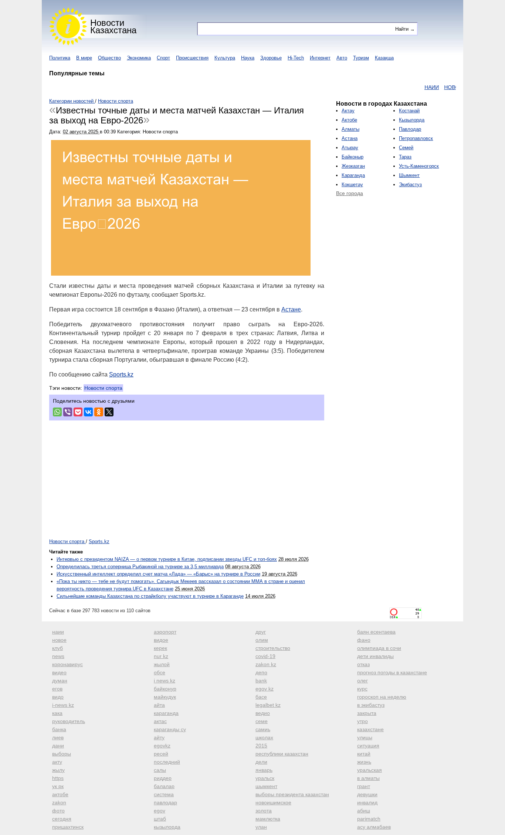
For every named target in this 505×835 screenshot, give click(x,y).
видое (161, 640)
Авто (341, 58)
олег (362, 681)
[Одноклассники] (98, 412)
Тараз (405, 157)
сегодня (61, 819)
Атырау (350, 147)
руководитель (68, 721)
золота (263, 811)
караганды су (170, 729)
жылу (58, 770)
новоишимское (273, 802)
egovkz (162, 746)
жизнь (364, 762)
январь (263, 770)
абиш (363, 811)
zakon (59, 802)
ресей (161, 754)
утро (362, 721)
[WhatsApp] (57, 412)
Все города (349, 193)
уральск (264, 778)
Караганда (353, 175)
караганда (166, 713)
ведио (262, 713)
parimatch (368, 819)
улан (261, 827)
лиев (58, 737)
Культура (224, 58)
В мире (84, 58)
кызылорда (167, 827)
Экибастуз (410, 184)
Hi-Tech (296, 58)
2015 (261, 746)
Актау (348, 110)
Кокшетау (352, 184)
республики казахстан (281, 754)
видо (58, 697)
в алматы (368, 778)
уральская (369, 770)
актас (160, 721)
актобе (60, 794)
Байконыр (352, 157)
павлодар (165, 802)
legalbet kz (268, 705)
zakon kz (265, 664)
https (58, 778)
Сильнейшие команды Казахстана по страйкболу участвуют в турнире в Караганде (150, 596)
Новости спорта (103, 388)
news (58, 656)
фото (58, 811)
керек (160, 648)
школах (264, 737)
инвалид (367, 802)
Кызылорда (411, 120)
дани (58, 746)
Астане (291, 309)
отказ (363, 664)
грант (363, 786)
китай (363, 754)
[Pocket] (78, 412)
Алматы (350, 129)
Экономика (139, 58)
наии (58, 632)
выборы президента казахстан (292, 794)
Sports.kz (121, 374)
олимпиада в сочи (379, 648)
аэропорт (165, 632)
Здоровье (271, 58)
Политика (59, 58)
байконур (165, 689)
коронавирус (67, 664)
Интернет (320, 58)
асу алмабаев (374, 827)
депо (261, 672)
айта (159, 705)
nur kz (161, 656)
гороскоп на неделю (381, 697)
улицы (364, 737)
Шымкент (409, 175)
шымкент (266, 786)
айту (159, 737)
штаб (160, 819)
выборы (61, 754)
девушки (367, 794)
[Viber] (67, 412)
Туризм (361, 58)
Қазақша (384, 58)
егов (57, 689)
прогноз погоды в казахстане (392, 672)
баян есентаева (376, 632)
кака (57, 713)
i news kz (164, 681)
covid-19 (265, 656)
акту (57, 762)
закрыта (366, 713)
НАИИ (421, 87)
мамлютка (267, 819)
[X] (109, 412)
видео (59, 672)
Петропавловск (416, 138)
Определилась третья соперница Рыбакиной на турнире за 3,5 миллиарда (140, 566)
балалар (164, 786)
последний (167, 762)
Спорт (163, 58)
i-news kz (63, 705)
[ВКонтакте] (88, 412)
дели (261, 762)
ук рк (58, 786)
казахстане (370, 729)
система (164, 794)
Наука (247, 58)
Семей (406, 147)
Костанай (409, 110)
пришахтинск (68, 827)
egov (159, 811)
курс (362, 689)
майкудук (165, 697)
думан (59, 681)
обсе (159, 672)
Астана (349, 138)
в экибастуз (370, 705)
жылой (162, 664)
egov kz (264, 689)
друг (260, 632)
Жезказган (353, 166)
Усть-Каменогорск (419, 166)
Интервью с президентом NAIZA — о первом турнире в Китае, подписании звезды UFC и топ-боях (167, 559)
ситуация (368, 746)
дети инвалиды (375, 656)
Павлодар (410, 129)
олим (261, 640)
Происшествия (192, 58)
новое (59, 640)
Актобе (349, 120)
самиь (262, 729)
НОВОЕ (443, 87)
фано (363, 640)
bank (261, 681)
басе (261, 697)
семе (261, 721)
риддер (163, 778)
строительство (272, 648)
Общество (109, 58)
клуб (57, 648)
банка (59, 729)
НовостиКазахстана (113, 26)
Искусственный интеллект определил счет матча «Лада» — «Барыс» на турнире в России (158, 574)
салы (160, 770)
